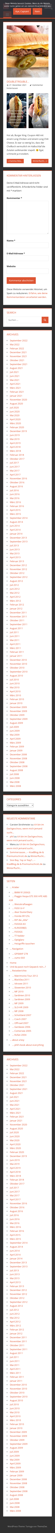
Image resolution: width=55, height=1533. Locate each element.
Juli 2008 (14, 774)
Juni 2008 (15, 778)
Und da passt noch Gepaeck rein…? (28, 966)
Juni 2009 (15, 730)
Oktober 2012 (17, 573)
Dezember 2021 (18, 352)
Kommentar (14, 198)
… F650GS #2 (19, 923)
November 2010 (18, 663)
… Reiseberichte (18, 970)
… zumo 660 (18, 957)
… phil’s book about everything (28, 1044)
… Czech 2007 (19, 1019)
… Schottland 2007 (21, 1015)
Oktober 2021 (17, 360)
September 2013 (19, 541)
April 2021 (15, 383)
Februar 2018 (17, 454)
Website (11, 266)
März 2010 (15, 695)
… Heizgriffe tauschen (23, 943)
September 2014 (19, 517)
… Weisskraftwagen (22, 904)
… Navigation (16, 948)
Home (13, 962)
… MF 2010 (17, 991)
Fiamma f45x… (15, 161)
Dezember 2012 (18, 565)
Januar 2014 (16, 533)
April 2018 (15, 446)
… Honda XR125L (21, 915)
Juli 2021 (14, 372)
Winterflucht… (39, 161)
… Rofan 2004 (19, 1034)
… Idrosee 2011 (20, 983)
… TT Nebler (18, 935)
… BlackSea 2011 (21, 979)
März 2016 (15, 502)
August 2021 (16, 368)
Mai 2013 (14, 553)
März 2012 (15, 600)
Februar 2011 (17, 651)
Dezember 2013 (18, 537)
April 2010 (15, 691)
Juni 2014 (15, 525)
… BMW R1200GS (21, 892)
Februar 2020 (17, 427)
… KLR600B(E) (19, 927)
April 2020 (15, 419)
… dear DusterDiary (22, 912)
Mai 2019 (14, 439)
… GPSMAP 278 (20, 953)
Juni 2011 (15, 636)
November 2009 (18, 711)
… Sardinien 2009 (21, 999)
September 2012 (19, 577)
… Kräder (14, 887)
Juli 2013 (14, 545)
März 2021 (15, 387)
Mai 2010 (14, 687)
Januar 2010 (16, 703)
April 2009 (15, 738)
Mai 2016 (14, 498)
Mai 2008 (14, 782)
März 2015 (15, 513)
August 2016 (16, 486)
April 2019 (15, 443)
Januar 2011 (16, 655)
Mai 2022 (14, 344)
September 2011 (19, 624)
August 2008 (16, 770)
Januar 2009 (16, 750)
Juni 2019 (15, 435)
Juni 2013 (15, 549)
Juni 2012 (15, 588)
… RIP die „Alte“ (20, 919)
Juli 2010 (14, 679)
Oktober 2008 (17, 762)
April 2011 (15, 644)
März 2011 (15, 648)
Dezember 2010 (18, 659)
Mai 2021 (14, 379)
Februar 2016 (17, 506)
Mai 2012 (14, 592)
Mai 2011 (14, 640)
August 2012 (16, 581)
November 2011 (18, 616)
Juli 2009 (14, 726)
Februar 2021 (17, 391)
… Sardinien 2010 (21, 995)
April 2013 (15, 557)
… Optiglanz (18, 939)
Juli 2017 (14, 462)
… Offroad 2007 (20, 1023)
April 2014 (15, 529)
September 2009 (19, 718)
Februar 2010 (17, 699)
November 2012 (18, 569)
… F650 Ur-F (18, 908)
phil (12, 836)
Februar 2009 (17, 746)
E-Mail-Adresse (16, 253)
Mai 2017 (14, 470)
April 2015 (15, 509)
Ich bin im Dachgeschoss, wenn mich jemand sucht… (25, 828)
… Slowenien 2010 (21, 987)
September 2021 (19, 364)
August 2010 (16, 675)
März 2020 (15, 423)
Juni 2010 (15, 683)
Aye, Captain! (22, 11)
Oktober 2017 (17, 458)
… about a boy (17, 1039)
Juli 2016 (14, 490)
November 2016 (18, 478)
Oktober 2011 (17, 620)
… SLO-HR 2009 (20, 1007)
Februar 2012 (17, 604)
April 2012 (15, 596)
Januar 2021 (16, 395)
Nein (37, 11)
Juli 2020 (14, 407)
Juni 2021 (15, 376)
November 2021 (18, 356)
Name (11, 240)
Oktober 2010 (17, 667)
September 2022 (19, 340)
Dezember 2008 (18, 754)
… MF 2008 (17, 1011)
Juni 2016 (15, 494)
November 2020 (18, 399)
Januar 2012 (16, 608)
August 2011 (16, 628)
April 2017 (15, 474)
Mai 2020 (14, 415)
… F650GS (17, 931)
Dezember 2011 (18, 612)
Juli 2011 (14, 632)
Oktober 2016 (17, 482)
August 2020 (16, 403)
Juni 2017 (15, 466)
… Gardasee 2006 (21, 1026)
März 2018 (15, 450)
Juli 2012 (14, 584)
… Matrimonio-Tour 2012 (25, 975)
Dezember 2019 (18, 431)
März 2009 (15, 742)
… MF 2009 (17, 1003)
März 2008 (15, 786)
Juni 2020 (15, 411)
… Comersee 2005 (21, 1030)
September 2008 (19, 766)
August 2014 (16, 521)
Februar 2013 (17, 561)
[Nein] (51, 8)
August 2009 (16, 722)
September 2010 (19, 671)
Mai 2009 (14, 734)
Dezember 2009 (18, 707)
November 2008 (18, 758)
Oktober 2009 (17, 714)
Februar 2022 (17, 348)
